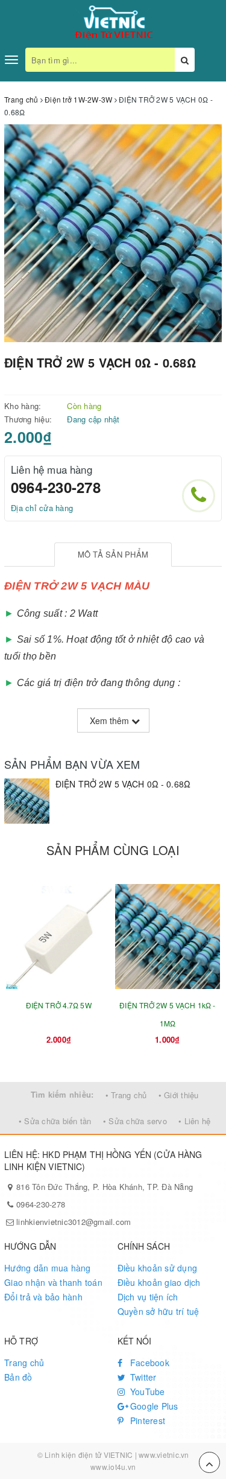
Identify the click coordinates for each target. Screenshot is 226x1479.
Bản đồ (18, 1377)
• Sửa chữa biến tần (55, 1121)
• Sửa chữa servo (135, 1121)
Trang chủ (24, 1363)
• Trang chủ (126, 1095)
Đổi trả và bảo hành (43, 1297)
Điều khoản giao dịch (159, 1282)
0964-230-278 (56, 487)
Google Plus (153, 1406)
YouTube (146, 1391)
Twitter (142, 1377)
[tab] (113, 554)
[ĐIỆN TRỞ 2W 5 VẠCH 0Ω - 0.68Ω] (26, 801)
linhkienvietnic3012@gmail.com (73, 1221)
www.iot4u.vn (113, 1467)
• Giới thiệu (179, 1095)
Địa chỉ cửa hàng (42, 508)
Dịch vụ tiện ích (148, 1297)
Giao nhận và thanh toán (53, 1282)
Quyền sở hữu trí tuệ (158, 1311)
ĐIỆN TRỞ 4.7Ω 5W (59, 1005)
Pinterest (147, 1420)
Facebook (148, 1363)
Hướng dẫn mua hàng (47, 1268)
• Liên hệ (194, 1121)
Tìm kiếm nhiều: (62, 1094)
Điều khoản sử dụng (158, 1268)
